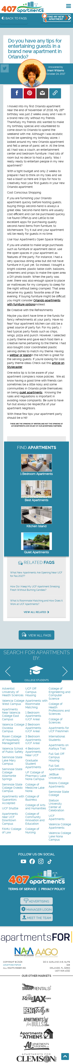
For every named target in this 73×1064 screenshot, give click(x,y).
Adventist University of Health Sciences (13, 692)
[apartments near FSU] (36, 1009)
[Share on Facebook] (17, 93)
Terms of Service (22, 889)
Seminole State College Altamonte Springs (12, 774)
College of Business (32, 798)
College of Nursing (32, 830)
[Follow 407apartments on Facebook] (32, 862)
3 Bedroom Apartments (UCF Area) (33, 740)
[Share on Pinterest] (29, 93)
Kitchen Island (36, 526)
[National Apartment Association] (24, 952)
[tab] (36, 672)
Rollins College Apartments (59, 784)
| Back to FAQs (15, 18)
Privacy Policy (53, 889)
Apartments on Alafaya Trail (59, 746)
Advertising (38, 901)
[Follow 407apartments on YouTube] (23, 862)
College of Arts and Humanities (35, 806)
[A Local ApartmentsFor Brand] (36, 937)
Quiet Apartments (36, 552)
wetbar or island (20, 355)
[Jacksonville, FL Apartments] (36, 997)
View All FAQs (39, 635)
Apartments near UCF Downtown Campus (10, 818)
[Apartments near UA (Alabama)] (36, 1046)
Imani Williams (55, 70)
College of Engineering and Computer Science (59, 693)
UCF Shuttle (10, 808)
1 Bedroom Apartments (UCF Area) (33, 716)
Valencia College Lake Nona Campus (60, 836)
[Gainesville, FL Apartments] (36, 985)
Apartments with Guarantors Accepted (13, 800)
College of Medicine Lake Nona (34, 788)
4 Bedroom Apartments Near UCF (33, 752)
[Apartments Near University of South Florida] (36, 1022)
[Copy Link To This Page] (55, 93)
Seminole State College (59, 793)
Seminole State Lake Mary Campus (12, 761)
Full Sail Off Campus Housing (56, 757)
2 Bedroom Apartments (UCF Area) (33, 728)
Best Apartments (36, 500)
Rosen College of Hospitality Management (11, 740)
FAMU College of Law (11, 830)
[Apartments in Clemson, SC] (36, 1058)
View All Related (35, 612)
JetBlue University (55, 776)
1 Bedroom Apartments (36, 474)
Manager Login (39, 910)
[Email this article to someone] (42, 93)
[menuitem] (13, 692)
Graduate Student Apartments (33, 764)
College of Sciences (55, 721)
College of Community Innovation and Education (35, 818)
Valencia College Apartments (60, 826)
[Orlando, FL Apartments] (22, 7)
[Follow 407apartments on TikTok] (49, 862)
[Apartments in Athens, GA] (36, 1034)
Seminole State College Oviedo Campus (12, 788)
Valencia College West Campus (13, 702)
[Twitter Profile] (5, 66)
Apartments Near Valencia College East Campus (11, 714)
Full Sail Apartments (56, 767)
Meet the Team (38, 918)
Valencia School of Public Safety (12, 750)
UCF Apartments (56, 817)
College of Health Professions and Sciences (59, 709)
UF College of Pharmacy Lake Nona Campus (35, 776)
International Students (57, 738)
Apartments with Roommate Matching (36, 704)
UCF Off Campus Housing (30, 692)
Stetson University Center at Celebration (56, 805)
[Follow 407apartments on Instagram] (40, 862)
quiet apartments (30, 392)
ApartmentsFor (12, 965)
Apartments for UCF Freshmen (59, 729)
